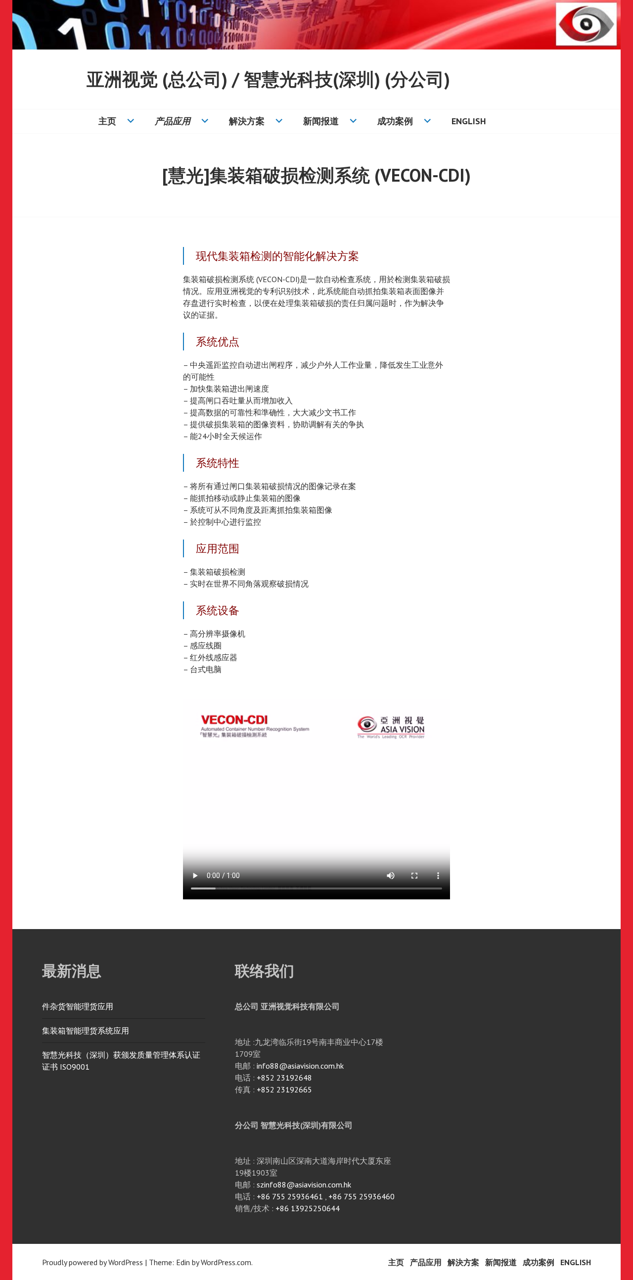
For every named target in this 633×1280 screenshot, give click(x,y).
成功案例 (395, 121)
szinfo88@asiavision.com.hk (304, 1184)
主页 (107, 121)
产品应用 (172, 121)
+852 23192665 (284, 1089)
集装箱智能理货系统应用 (85, 1030)
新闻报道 (321, 121)
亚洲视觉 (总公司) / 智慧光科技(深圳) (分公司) (268, 79)
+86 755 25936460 (361, 1196)
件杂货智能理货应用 (77, 1006)
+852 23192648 (284, 1078)
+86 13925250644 (307, 1208)
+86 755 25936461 (290, 1196)
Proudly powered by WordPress (92, 1262)
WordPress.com (226, 1262)
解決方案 (247, 121)
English (469, 121)
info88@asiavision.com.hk (300, 1066)
